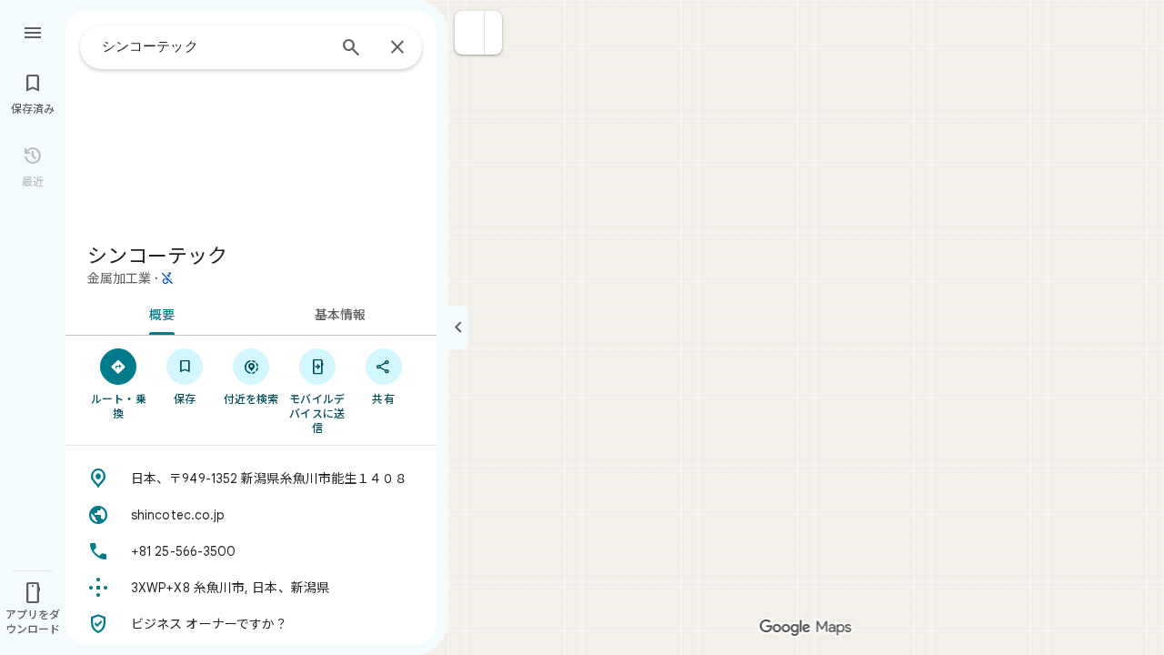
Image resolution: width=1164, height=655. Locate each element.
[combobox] (214, 46)
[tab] (158, 313)
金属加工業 (119, 278)
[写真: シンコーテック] (250, 120)
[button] (470, 33)
